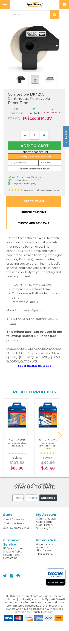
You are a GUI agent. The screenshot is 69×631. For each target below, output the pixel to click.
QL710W (38, 353)
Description (34, 201)
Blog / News (43, 550)
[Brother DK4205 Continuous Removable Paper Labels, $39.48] (48, 415)
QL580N (44, 348)
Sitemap (11, 599)
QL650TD (13, 353)
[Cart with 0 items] (64, 4)
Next (59, 435)
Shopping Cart (45, 528)
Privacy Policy (44, 553)
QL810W (24, 357)
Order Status (44, 521)
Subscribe (48, 497)
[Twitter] (5, 576)
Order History (44, 525)
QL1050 (54, 357)
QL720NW (52, 353)
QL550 (21, 348)
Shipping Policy (12, 551)
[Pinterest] (18, 576)
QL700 (26, 353)
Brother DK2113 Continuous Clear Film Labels (17, 443)
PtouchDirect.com (42, 612)
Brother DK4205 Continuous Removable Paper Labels (48, 444)
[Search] (54, 14)
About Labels (44, 544)
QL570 (32, 348)
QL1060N (12, 361)
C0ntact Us (10, 558)
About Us (42, 547)
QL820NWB (39, 357)
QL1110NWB (28, 361)
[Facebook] (11, 576)
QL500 (11, 348)
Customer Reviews (34, 223)
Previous (4, 435)
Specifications (33, 212)
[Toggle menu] (5, 4)
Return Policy (11, 554)
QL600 (56, 348)
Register (52, 518)
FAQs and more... (13, 548)
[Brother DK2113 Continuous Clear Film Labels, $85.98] (17, 415)
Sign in (40, 518)
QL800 (11, 357)
